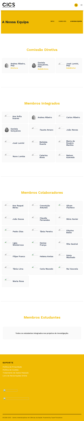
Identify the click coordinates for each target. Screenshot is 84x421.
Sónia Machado (70, 256)
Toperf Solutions (56, 417)
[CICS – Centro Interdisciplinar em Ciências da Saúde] (9, 5)
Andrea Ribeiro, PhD (18, 64)
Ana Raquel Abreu (17, 206)
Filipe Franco (19, 256)
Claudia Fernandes (45, 219)
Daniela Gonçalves (16, 130)
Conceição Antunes (45, 206)
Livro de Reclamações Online (15, 376)
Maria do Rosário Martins (70, 143)
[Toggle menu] (81, 5)
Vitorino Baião (70, 231)
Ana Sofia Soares (17, 117)
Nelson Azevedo (70, 156)
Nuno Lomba (19, 156)
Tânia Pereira (46, 231)
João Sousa (18, 219)
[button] (76, 5)
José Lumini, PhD (72, 64)
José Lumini (18, 143)
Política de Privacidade (12, 367)
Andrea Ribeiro (45, 117)
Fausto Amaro (46, 130)
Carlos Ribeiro (73, 117)
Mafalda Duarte (43, 143)
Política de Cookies (10, 370)
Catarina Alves (43, 156)
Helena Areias (46, 256)
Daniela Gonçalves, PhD (43, 64)
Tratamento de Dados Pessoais (16, 373)
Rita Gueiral (72, 244)
